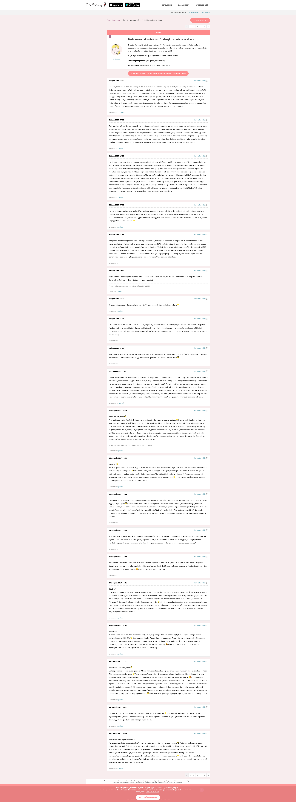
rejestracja (194, 13)
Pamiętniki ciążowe (113, 20)
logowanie (206, 13)
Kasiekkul (116, 59)
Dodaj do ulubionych (200, 20)
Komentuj (197, 80)
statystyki (167, 5)
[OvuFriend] (96, 6)
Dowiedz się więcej (152, 792)
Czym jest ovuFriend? (178, 13)
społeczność (202, 5)
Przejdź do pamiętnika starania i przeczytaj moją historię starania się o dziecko (158, 73)
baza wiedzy (183, 5)
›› (208, 26)
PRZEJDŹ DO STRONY (148, 797)
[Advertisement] (94, 47)
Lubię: (204, 80)
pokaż (121, 112)
